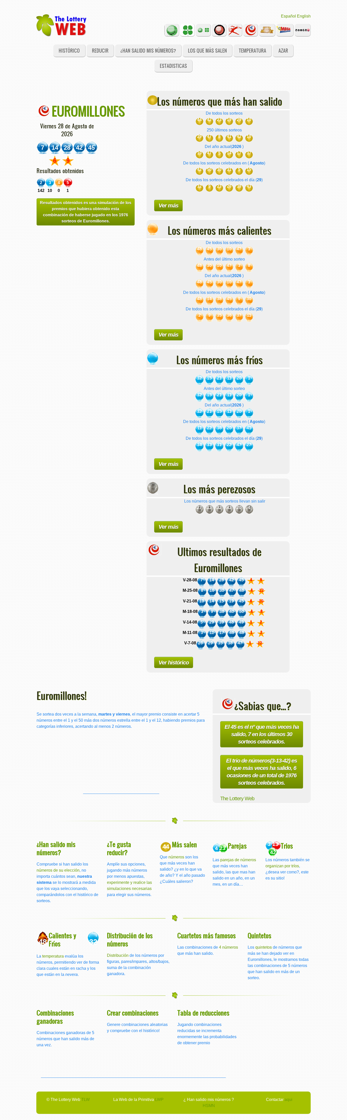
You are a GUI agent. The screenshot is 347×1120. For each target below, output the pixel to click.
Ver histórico (174, 662)
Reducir (100, 50)
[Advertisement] (121, 762)
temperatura (53, 956)
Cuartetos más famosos (206, 935)
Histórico (69, 50)
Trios (287, 845)
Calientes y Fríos (62, 939)
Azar (283, 50)
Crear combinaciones (133, 1012)
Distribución (118, 955)
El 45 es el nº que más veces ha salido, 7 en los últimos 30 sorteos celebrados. (262, 734)
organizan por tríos (282, 866)
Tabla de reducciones (203, 1012)
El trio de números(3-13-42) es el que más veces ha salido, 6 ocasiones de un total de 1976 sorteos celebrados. (261, 772)
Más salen (184, 844)
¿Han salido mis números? (148, 50)
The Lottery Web (237, 798)
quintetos (263, 947)
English (304, 16)
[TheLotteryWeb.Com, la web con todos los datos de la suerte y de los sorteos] (61, 25)
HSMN (209, 1105)
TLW (85, 1099)
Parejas (237, 845)
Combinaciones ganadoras (55, 1016)
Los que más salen (207, 50)
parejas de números (238, 860)
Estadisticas (173, 66)
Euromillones (88, 110)
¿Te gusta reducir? (119, 848)
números (176, 857)
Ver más (168, 205)
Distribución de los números (130, 939)
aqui (288, 1099)
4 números (228, 947)
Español (288, 16)
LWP (159, 1099)
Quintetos (259, 935)
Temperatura (252, 50)
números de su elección (58, 870)
